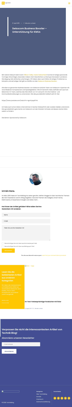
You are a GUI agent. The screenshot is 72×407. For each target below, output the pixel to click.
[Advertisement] (36, 135)
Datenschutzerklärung (43, 402)
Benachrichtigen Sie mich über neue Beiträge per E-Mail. (20, 246)
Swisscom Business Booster (47, 81)
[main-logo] (6, 3)
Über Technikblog (41, 394)
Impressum (39, 399)
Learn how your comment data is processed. (54, 255)
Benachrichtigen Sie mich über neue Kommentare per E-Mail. (21, 243)
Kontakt (38, 397)
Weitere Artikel (5, 300)
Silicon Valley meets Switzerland (35, 75)
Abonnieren (9, 351)
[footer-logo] (10, 393)
